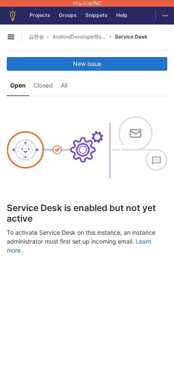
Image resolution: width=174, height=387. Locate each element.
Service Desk (131, 36)
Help (122, 15)
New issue (87, 63)
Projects (40, 15)
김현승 (36, 36)
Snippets (96, 15)
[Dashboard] (12, 15)
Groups (68, 15)
